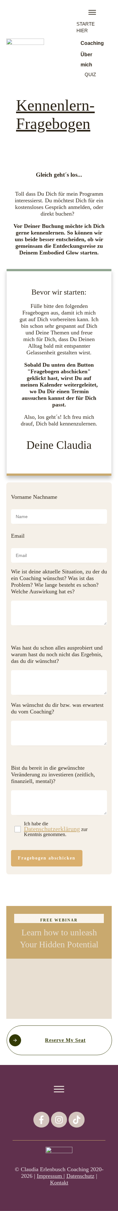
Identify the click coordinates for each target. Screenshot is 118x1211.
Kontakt (59, 1182)
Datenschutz (80, 1176)
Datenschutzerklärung (52, 828)
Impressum (50, 1176)
